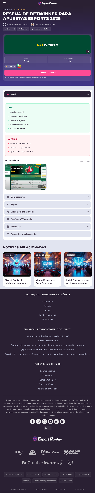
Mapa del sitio (78, 489)
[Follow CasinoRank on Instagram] (38, 421)
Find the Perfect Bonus (47, 340)
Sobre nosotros (47, 371)
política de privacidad (47, 388)
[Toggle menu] (4, 3)
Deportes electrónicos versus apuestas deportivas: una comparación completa (47, 345)
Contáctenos (47, 375)
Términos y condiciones (18, 489)
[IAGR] (19, 452)
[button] (47, 94)
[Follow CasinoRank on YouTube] (50, 421)
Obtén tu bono (47, 72)
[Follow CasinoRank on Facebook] (32, 421)
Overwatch (47, 301)
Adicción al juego (60, 489)
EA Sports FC (47, 319)
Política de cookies (40, 489)
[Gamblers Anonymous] (32, 452)
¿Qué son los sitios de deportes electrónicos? (47, 336)
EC (46, 428)
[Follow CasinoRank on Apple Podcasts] (61, 421)
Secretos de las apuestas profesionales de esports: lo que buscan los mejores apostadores (47, 354)
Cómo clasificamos (47, 384)
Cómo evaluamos (47, 379)
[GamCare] (49, 452)
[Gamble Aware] (42, 462)
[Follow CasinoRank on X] (44, 421)
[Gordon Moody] (71, 452)
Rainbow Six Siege (47, 315)
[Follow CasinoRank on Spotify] (55, 421)
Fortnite (47, 306)
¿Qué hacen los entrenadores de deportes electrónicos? (47, 349)
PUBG (47, 310)
